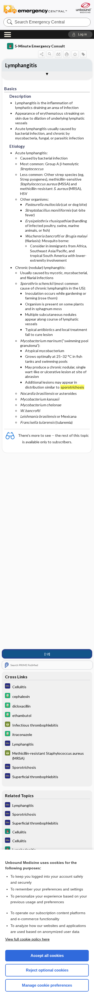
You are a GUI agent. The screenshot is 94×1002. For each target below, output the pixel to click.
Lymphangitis (21, 65)
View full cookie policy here (27, 939)
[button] (80, 34)
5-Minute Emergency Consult (40, 46)
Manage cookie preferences (47, 985)
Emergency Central (35, 9)
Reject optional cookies (47, 970)
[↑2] (47, 654)
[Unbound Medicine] (83, 8)
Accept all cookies (47, 955)
